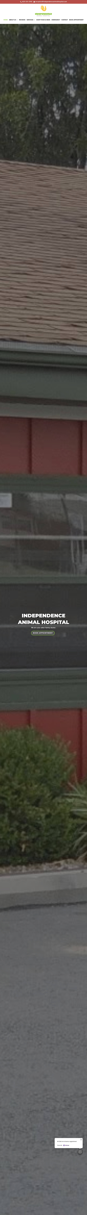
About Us (12, 20)
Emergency (56, 20)
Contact (64, 20)
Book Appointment (76, 20)
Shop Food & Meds (43, 20)
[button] (80, 1151)
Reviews (22, 20)
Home (5, 20)
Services (30, 20)
